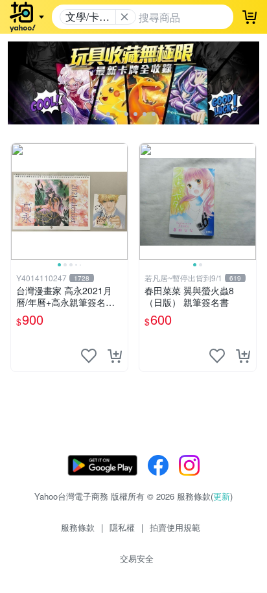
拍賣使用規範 (175, 527)
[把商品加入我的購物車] (114, 356)
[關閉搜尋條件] (124, 17)
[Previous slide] (19, 201)
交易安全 (137, 558)
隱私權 (122, 527)
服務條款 (78, 527)
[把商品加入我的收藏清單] (89, 356)
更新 (221, 496)
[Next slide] (119, 201)
